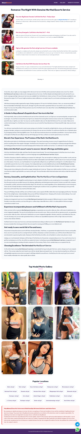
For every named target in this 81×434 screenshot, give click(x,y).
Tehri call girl (22, 387)
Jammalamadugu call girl (53, 400)
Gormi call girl (68, 396)
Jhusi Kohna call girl (69, 400)
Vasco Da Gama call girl (36, 387)
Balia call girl (10, 387)
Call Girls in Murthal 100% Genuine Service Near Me (33, 64)
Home (56, 2)
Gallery (62, 2)
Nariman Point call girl (11, 391)
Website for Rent (73, 2)
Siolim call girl (38, 400)
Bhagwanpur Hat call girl (56, 391)
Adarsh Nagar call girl (39, 396)
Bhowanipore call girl (68, 387)
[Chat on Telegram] (77, 424)
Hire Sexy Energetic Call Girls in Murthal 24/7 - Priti (33, 32)
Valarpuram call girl (52, 387)
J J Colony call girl (11, 400)
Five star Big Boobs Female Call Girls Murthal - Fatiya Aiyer (35, 17)
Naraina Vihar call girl (39, 391)
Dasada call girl (25, 391)
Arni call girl (26, 396)
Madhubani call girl (55, 396)
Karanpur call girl (14, 396)
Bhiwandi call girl (71, 391)
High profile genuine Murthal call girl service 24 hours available (37, 48)
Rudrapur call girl (25, 400)
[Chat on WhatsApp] (77, 430)
